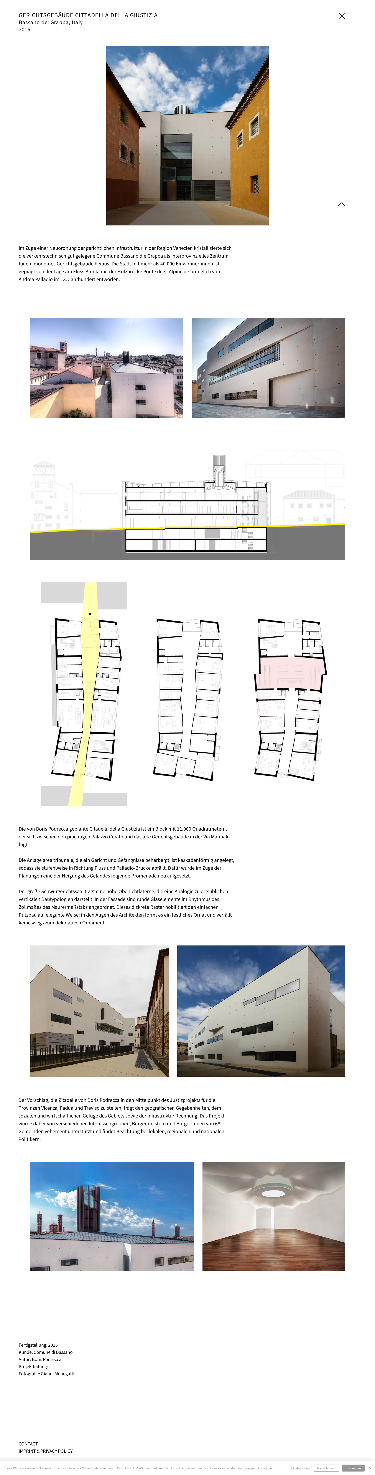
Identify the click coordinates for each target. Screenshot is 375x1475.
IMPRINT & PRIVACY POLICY (45, 1451)
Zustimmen (353, 1468)
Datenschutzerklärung (258, 1468)
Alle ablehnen (326, 1468)
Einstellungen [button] (300, 1468)
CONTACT (28, 1443)
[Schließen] (369, 1468)
